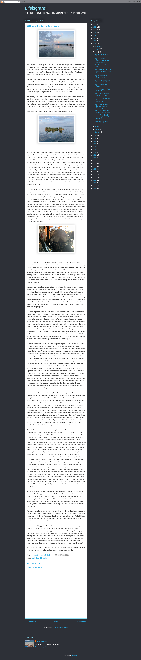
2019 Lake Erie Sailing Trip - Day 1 (102, 122)
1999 (95, 188)
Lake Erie (39, 558)
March (97, 129)
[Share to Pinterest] (68, 555)
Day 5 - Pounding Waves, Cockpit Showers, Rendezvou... (103, 99)
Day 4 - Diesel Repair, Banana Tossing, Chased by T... (102, 106)
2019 (95, 44)
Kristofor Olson (42, 641)
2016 (95, 141)
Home (56, 621)
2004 (95, 174)
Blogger (74, 655)
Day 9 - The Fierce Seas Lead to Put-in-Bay (102, 81)
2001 (95, 183)
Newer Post (31, 621)
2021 (95, 38)
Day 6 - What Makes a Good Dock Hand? (102, 94)
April (96, 126)
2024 (95, 30)
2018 (95, 135)
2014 (95, 147)
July (96, 52)
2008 (95, 163)
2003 (95, 177)
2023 (95, 32)
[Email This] (59, 555)
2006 (95, 169)
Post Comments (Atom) (60, 627)
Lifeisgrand (35, 8)
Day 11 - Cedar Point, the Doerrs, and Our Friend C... (103, 71)
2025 (95, 27)
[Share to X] (64, 555)
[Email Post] (55, 555)
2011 (95, 155)
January (98, 132)
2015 (95, 144)
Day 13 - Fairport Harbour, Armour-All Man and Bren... (102, 60)
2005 (95, 172)
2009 (95, 160)
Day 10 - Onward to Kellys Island (101, 76)
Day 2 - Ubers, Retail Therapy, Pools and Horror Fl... (102, 116)
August (97, 49)
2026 (95, 24)
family (33, 558)
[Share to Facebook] (66, 555)
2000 (95, 186)
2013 (95, 149)
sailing (45, 558)
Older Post (81, 621)
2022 (95, 35)
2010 (95, 158)
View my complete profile (43, 647)
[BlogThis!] (61, 555)
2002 (95, 180)
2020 (95, 41)
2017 (95, 138)
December (98, 46)
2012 (95, 152)
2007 (95, 166)
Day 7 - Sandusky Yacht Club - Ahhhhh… (102, 90)
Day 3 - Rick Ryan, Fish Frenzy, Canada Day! (102, 111)
